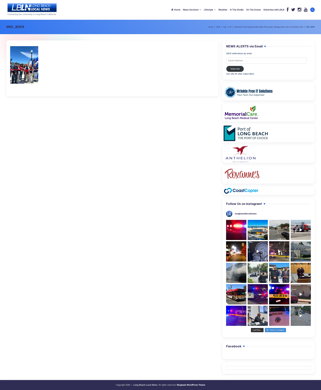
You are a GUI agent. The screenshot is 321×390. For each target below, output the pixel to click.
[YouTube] (305, 9)
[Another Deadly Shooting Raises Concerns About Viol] (279, 273)
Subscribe (235, 69)
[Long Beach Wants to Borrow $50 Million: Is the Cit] (301, 251)
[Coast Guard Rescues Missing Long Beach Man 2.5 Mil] (301, 230)
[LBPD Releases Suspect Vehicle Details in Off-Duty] (301, 316)
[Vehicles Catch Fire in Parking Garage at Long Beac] (236, 273)
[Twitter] (293, 9)
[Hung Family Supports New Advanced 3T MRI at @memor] (258, 251)
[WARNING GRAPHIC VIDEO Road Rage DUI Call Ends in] (301, 294)
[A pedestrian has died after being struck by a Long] (236, 294)
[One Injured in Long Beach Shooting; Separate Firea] (279, 316)
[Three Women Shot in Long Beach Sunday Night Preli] (279, 251)
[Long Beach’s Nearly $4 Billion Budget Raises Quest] (301, 273)
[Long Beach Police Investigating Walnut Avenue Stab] (279, 294)
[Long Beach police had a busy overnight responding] (258, 294)
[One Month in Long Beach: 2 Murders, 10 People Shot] (258, 273)
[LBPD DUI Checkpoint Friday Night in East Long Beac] (236, 251)
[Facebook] (288, 9)
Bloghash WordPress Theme (191, 385)
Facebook (234, 346)
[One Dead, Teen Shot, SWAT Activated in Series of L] (236, 316)
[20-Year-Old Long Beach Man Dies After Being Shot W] (279, 230)
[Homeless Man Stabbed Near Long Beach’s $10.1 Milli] (258, 230)
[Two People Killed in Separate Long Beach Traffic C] (236, 230)
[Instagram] (299, 9)
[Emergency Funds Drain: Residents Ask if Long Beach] (258, 316)
